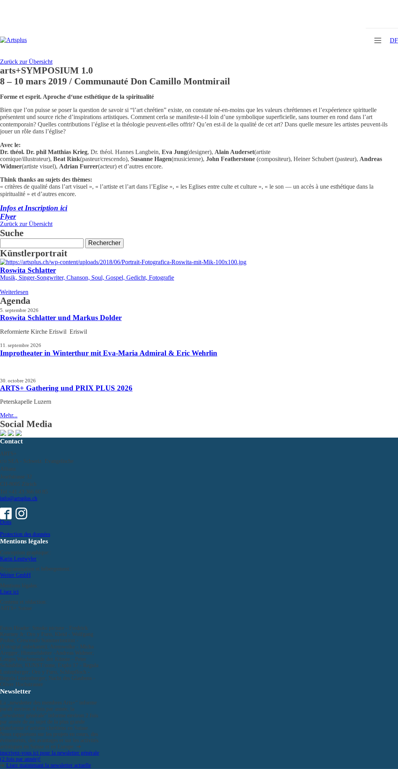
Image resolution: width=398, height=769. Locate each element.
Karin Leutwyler (18, 559)
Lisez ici (9, 592)
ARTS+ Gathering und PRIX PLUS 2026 (66, 388)
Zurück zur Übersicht (26, 61)
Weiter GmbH (15, 575)
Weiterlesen (14, 292)
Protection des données (25, 534)
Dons (5, 522)
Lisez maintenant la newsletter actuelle (48, 765)
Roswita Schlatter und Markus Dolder (61, 318)
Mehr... (8, 415)
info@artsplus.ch (18, 498)
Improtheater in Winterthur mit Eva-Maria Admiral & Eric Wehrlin (108, 353)
